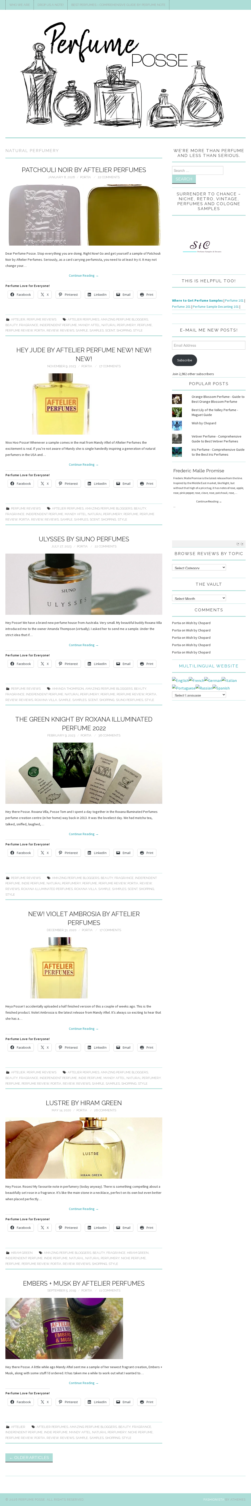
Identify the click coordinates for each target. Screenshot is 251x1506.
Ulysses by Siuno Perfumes (84, 539)
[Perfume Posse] (125, 75)
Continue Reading (84, 275)
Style (138, 330)
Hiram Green (22, 1253)
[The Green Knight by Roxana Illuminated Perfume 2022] (83, 773)
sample (82, 330)
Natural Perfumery (118, 325)
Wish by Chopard (204, 423)
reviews (67, 330)
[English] (180, 680)
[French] (196, 680)
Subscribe (184, 360)
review (53, 330)
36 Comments (109, 735)
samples (96, 330)
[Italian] (229, 680)
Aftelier (18, 319)
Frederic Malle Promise (198, 468)
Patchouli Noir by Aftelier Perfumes (84, 170)
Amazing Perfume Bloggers (124, 319)
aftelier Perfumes (83, 319)
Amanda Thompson (68, 688)
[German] (213, 680)
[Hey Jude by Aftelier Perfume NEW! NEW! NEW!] (83, 404)
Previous (238, 543)
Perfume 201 (181, 306)
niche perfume (133, 1258)
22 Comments (109, 177)
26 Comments (105, 1110)
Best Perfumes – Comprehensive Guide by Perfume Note (118, 5)
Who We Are (19, 5)
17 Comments (110, 366)
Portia (85, 177)
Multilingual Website (209, 666)
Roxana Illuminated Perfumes (47, 889)
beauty (11, 325)
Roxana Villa (46, 700)
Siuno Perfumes (129, 700)
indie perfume (33, 883)
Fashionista (213, 1499)
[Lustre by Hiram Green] (83, 1148)
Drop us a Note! (51, 5)
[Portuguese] (184, 687)
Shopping (124, 330)
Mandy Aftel (89, 325)
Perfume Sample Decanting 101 (216, 306)
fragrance (28, 325)
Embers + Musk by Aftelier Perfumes (84, 1283)
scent (110, 330)
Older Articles (29, 1457)
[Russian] (204, 687)
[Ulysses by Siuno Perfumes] (83, 584)
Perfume (144, 325)
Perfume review (19, 330)
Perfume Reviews (41, 319)
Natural (76, 1258)
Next (242, 543)
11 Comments (109, 1290)
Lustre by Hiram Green (84, 1103)
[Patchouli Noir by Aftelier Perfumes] (83, 215)
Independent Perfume (58, 325)
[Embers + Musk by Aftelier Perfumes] (83, 1328)
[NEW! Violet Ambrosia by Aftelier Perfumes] (83, 967)
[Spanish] (221, 687)
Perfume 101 (234, 300)
